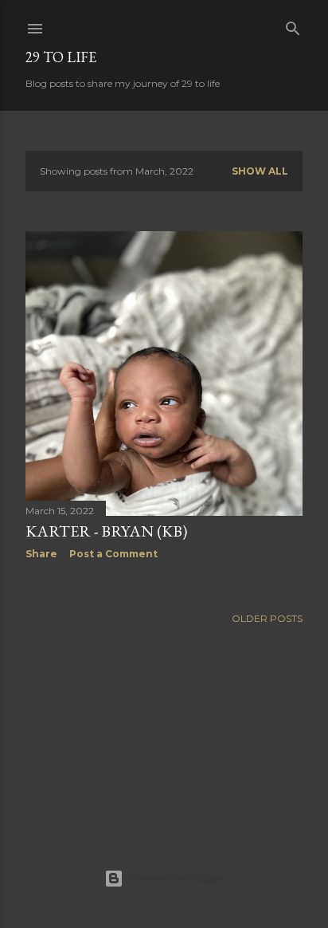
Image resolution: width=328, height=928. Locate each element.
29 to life (60, 57)
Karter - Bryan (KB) (106, 531)
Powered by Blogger (177, 878)
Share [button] (41, 554)
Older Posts (267, 618)
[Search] (293, 25)
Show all (260, 171)
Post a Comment (113, 554)
